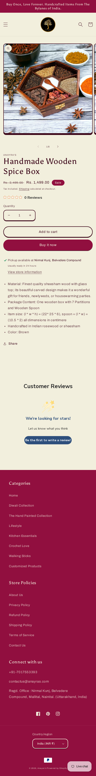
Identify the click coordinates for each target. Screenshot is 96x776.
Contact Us (17, 645)
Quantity (9, 206)
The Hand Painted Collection (30, 515)
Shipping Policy (20, 625)
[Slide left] (38, 146)
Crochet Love (19, 546)
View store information (25, 272)
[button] (5, 24)
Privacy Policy (19, 605)
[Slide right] (58, 146)
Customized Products (25, 566)
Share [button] (13, 343)
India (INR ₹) (46, 743)
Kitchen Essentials (23, 536)
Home (13, 495)
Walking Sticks (20, 556)
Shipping (24, 189)
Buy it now (48, 245)
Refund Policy (19, 615)
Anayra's (42, 768)
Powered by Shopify (57, 768)
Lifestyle (15, 526)
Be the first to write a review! (48, 440)
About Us (16, 595)
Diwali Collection (21, 505)
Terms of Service (21, 635)
